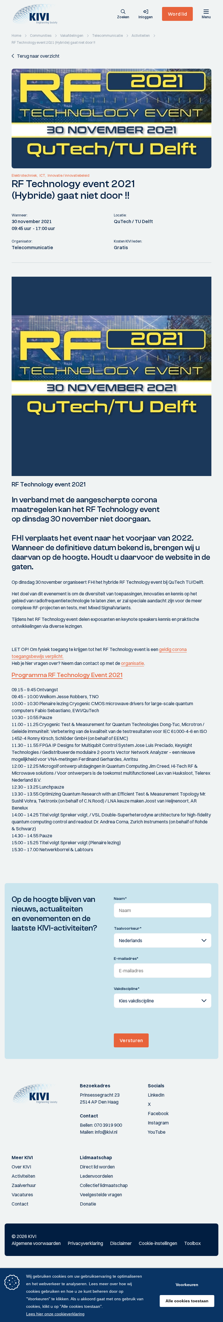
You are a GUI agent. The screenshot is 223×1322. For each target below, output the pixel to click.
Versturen (131, 1040)
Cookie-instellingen (158, 1243)
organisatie (132, 663)
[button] (123, 14)
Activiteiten (23, 1176)
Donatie (88, 1204)
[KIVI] (37, 13)
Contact (20, 1204)
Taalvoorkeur (128, 928)
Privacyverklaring (85, 1243)
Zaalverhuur (24, 1185)
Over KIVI (21, 1167)
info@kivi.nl (106, 1132)
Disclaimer (121, 1243)
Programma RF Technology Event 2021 (67, 675)
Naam (120, 898)
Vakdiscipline (127, 989)
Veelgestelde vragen (101, 1194)
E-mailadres (126, 958)
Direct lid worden (97, 1167)
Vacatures (22, 1194)
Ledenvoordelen (96, 1176)
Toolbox (192, 1243)
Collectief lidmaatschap (104, 1185)
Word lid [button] (177, 14)
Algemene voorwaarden (36, 1243)
